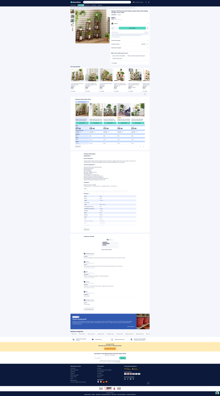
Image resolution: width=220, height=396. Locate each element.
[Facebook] (128, 379)
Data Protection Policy (106, 394)
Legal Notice (98, 394)
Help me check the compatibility (118, 55)
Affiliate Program (73, 380)
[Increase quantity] (117, 28)
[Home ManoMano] (76, 2)
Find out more (118, 361)
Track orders (72, 368)
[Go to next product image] (107, 26)
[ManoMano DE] (104, 382)
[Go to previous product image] (77, 26)
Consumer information (131, 394)
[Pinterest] (133, 379)
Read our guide (130, 326)
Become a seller (73, 376)
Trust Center (113, 394)
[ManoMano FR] (98, 382)
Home (71, 7)
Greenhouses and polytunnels (96, 7)
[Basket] (149, 2)
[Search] (84, 2)
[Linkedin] (125, 379)
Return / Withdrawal (74, 369)
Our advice (99, 368)
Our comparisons (100, 371)
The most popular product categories (104, 369)
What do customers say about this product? (136, 55)
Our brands (99, 373)
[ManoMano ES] (106, 382)
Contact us (72, 373)
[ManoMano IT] (101, 382)
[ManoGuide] (217, 393)
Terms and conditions (121, 394)
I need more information (117, 58)
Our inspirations (100, 375)
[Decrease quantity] (112, 28)
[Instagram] (130, 379)
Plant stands (104, 7)
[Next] (148, 94)
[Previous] (140, 146)
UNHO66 (115, 63)
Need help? (72, 371)
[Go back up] (148, 383)
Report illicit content (74, 375)
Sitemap (93, 394)
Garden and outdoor (76, 7)
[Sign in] (146, 2)
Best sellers (99, 376)
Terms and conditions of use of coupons (78, 382)
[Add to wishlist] (147, 28)
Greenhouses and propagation (86, 7)
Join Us (71, 378)
